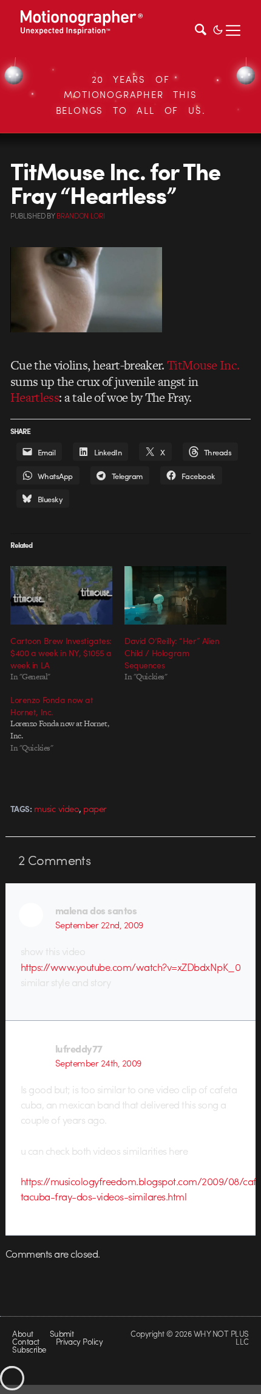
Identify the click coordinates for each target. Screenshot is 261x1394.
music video (56, 808)
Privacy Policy (79, 1341)
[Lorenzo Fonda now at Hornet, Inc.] (67, 723)
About (22, 1333)
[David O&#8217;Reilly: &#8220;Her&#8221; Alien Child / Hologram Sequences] (175, 595)
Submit (62, 1333)
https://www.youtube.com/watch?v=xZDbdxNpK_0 (130, 966)
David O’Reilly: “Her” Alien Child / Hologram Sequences (172, 652)
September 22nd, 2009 (99, 924)
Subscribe (29, 1349)
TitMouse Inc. (203, 365)
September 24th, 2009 (98, 1063)
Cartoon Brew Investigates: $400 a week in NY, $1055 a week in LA (61, 652)
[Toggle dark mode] (218, 29)
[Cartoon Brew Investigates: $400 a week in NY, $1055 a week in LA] (61, 595)
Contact (25, 1341)
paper (94, 808)
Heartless (34, 397)
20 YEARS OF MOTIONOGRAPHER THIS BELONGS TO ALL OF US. (131, 94)
